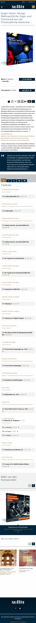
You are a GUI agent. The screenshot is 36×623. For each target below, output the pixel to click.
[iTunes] (19, 101)
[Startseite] (18, 6)
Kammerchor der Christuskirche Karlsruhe (15, 138)
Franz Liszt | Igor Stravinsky (24, 571)
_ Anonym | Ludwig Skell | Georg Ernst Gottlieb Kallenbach (18, 530)
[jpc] (25, 101)
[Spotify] (12, 101)
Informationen (21, 622)
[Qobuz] (22, 101)
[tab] (3, 180)
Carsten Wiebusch (6, 134)
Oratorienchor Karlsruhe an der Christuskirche (15, 140)
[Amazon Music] (15, 101)
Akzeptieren (13, 622)
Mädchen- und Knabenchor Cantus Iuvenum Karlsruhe (18, 136)
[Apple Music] (9, 101)
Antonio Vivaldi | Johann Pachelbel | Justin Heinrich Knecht (8, 573)
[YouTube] (29, 101)
